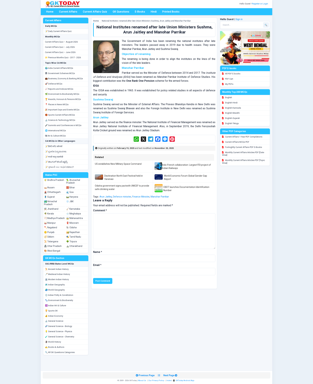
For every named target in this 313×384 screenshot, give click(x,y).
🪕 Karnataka (73, 209)
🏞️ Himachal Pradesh (50, 203)
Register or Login (260, 3)
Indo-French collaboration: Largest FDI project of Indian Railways (186, 166)
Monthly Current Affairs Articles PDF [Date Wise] (243, 153)
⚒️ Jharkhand (51, 209)
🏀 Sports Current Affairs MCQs (60, 115)
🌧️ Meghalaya (73, 213)
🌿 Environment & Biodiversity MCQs (62, 94)
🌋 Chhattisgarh (52, 192)
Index (169, 380)
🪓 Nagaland (50, 227)
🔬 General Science (54, 321)
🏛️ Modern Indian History (57, 279)
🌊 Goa (70, 192)
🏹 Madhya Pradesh (54, 218)
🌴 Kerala (49, 213)
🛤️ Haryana (72, 197)
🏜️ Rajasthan (73, 232)
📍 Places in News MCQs (56, 104)
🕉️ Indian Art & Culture (55, 305)
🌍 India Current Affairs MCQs (59, 68)
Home (49, 11)
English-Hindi (231, 102)
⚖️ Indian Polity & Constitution (59, 295)
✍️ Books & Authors (54, 347)
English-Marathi (232, 113)
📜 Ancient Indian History (57, 269)
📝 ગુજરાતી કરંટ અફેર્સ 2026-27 (59, 167)
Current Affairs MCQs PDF (237, 142)
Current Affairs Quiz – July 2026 (60, 47)
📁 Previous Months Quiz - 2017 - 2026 (63, 57)
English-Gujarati (232, 118)
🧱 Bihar (70, 187)
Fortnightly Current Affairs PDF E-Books (243, 147)
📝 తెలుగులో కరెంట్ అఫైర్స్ (56, 162)
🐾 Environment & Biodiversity (59, 300)
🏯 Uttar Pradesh (53, 246)
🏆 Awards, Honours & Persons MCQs (63, 99)
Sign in (239, 19)
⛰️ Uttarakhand (74, 246)
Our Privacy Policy (156, 380)
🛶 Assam (49, 187)
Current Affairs (68, 11)
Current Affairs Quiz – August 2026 (61, 42)
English (228, 97)
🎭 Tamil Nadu (73, 236)
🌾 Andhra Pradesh (54, 180)
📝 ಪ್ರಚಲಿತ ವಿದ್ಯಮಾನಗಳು (56, 151)
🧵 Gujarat (49, 197)
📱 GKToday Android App (184, 380)
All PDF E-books (232, 73)
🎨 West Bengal (52, 250)
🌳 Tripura (71, 241)
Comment (100, 210)
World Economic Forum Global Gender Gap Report (185, 177)
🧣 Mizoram (72, 223)
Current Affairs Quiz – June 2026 (60, 52)
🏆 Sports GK (51, 310)
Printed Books (170, 11)
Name (97, 252)
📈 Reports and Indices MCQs (59, 89)
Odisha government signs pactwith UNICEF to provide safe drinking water (122, 187)
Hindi (154, 11)
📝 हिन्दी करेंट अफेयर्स (53, 146)
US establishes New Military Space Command (118, 164)
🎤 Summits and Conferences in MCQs (63, 125)
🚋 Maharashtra (74, 218)
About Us (142, 380)
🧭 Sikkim (49, 236)
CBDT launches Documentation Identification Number (186, 189)
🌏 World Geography (55, 290)
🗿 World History (53, 342)
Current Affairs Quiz (95, 11)
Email (97, 265)
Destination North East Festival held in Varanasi (123, 177)
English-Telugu (232, 123)
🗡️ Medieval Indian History (57, 274)
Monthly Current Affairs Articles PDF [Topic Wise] (243, 161)
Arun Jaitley (105, 196)
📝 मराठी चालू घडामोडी (54, 157)
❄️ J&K (70, 201)
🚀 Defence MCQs (53, 84)
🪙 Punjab (49, 232)
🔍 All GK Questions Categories (60, 352)
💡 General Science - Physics (58, 331)
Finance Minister (140, 196)
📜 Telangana (51, 241)
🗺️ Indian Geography (55, 284)
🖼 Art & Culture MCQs (55, 136)
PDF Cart (229, 79)
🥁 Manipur (50, 223)
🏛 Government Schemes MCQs (60, 73)
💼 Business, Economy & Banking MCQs (64, 78)
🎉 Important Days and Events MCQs (62, 109)
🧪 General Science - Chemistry (59, 336)
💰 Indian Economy (54, 316)
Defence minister (122, 196)
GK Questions (121, 11)
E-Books (140, 11)
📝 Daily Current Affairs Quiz (58, 31)
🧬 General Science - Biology (58, 326)
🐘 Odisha (71, 227)
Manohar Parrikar (160, 196)
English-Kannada (233, 108)
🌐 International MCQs (55, 130)
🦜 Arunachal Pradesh (73, 181)
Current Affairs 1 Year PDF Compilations (243, 137)
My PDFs (229, 84)
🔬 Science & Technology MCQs (60, 120)
